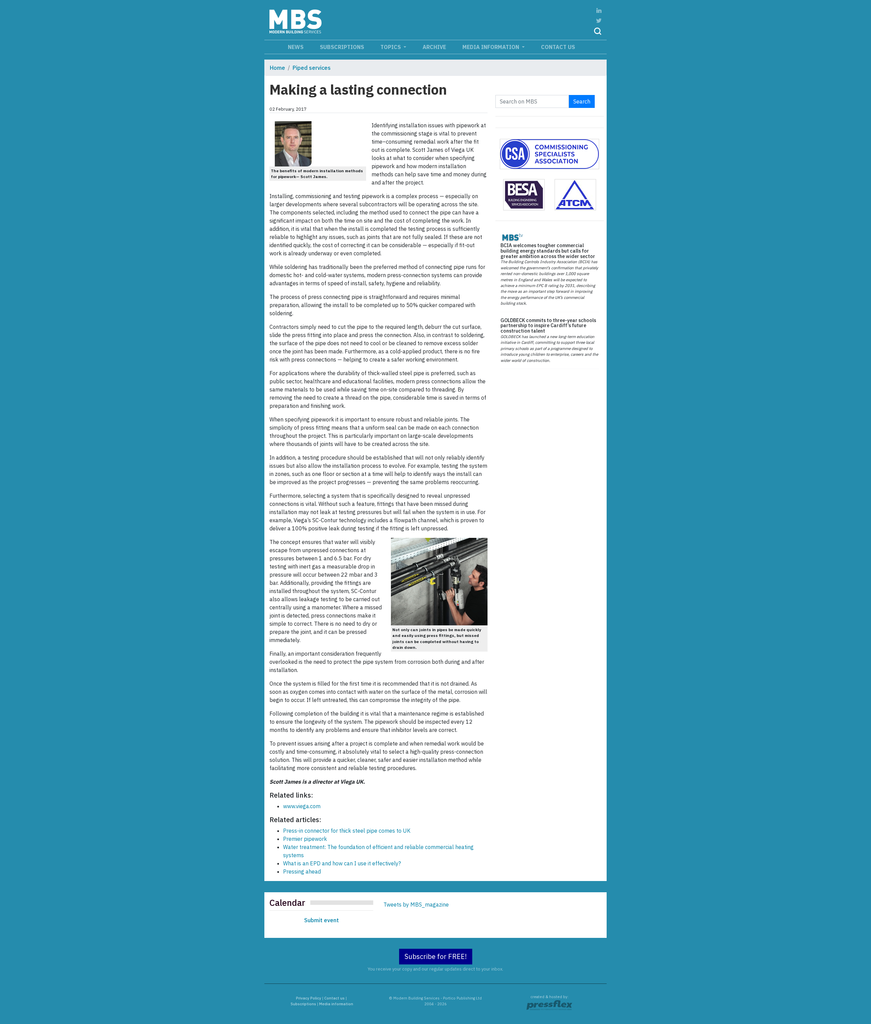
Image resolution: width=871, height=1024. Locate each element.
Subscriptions (342, 47)
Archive (434, 47)
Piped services (312, 67)
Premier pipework (305, 838)
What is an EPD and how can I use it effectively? (342, 863)
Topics (391, 47)
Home (277, 67)
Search (581, 101)
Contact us (558, 47)
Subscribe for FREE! (436, 956)
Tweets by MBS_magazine (416, 904)
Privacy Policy (308, 998)
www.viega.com (302, 806)
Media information (491, 47)
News (295, 47)
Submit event (321, 920)
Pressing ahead (302, 871)
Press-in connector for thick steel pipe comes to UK (346, 830)
